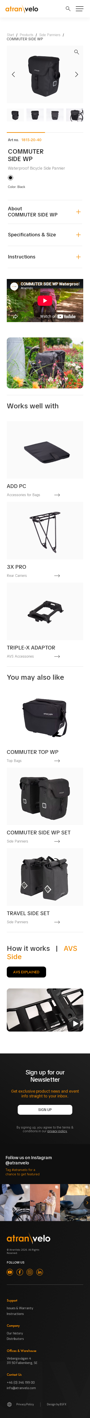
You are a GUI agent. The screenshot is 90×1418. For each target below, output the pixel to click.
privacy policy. (57, 1131)
